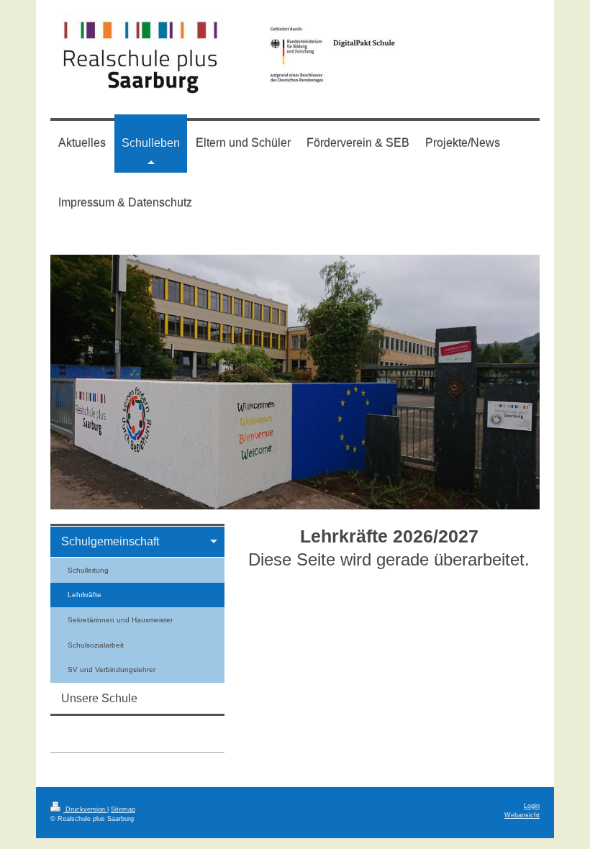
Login (532, 805)
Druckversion (85, 809)
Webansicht (522, 815)
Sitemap (123, 809)
